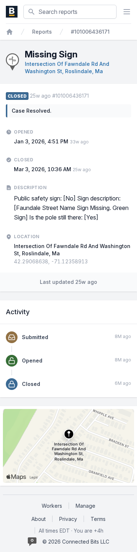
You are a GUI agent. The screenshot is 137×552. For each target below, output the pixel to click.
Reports (42, 32)
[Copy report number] (92, 96)
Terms (98, 519)
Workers (52, 506)
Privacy (68, 519)
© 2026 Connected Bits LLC (75, 541)
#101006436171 (90, 32)
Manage (85, 506)
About (38, 519)
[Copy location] (91, 261)
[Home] (9, 31)
